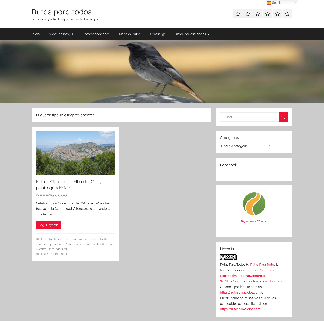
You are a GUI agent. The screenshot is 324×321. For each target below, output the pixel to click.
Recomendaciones (96, 34)
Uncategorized (57, 249)
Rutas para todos (62, 11)
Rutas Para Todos (262, 264)
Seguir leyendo (48, 225)
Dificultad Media (51, 239)
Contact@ (157, 34)
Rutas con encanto (90, 239)
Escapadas (70, 239)
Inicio (36, 34)
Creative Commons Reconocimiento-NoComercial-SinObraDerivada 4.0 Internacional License (251, 275)
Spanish (277, 2)
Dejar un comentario (54, 254)
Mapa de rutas (129, 34)
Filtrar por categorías (190, 34)
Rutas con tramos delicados (83, 244)
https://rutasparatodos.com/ (241, 292)
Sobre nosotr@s (61, 34)
